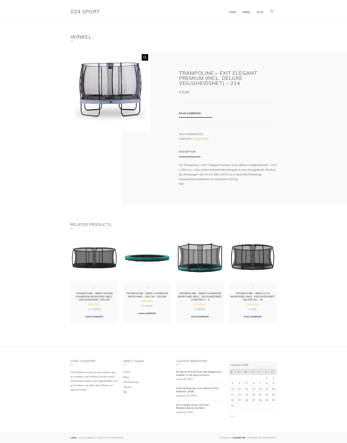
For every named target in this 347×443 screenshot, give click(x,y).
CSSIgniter (238, 437)
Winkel (246, 12)
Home (232, 12)
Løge (73, 437)
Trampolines (200, 138)
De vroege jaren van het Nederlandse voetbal (192, 406)
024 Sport (85, 11)
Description (187, 151)
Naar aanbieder (190, 113)
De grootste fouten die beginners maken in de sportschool (199, 373)
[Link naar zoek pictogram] (272, 11)
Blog (260, 12)
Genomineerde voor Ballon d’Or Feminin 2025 (197, 390)
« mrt (232, 416)
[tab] (190, 153)
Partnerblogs (131, 382)
